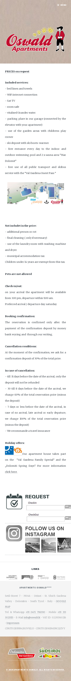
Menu (63, 5)
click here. (11, 471)
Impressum (13, 623)
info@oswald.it (32, 617)
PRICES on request (17, 71)
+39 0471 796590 (35, 612)
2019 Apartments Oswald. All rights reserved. (36, 669)
